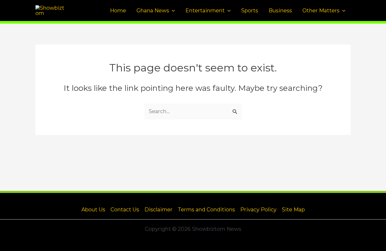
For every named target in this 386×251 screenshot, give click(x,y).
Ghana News (153, 10)
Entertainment (205, 10)
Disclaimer (158, 209)
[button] (172, 10)
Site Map (293, 209)
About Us (93, 209)
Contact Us (125, 209)
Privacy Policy (258, 209)
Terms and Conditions (206, 209)
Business (280, 10)
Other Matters (321, 10)
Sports (249, 10)
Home (118, 10)
